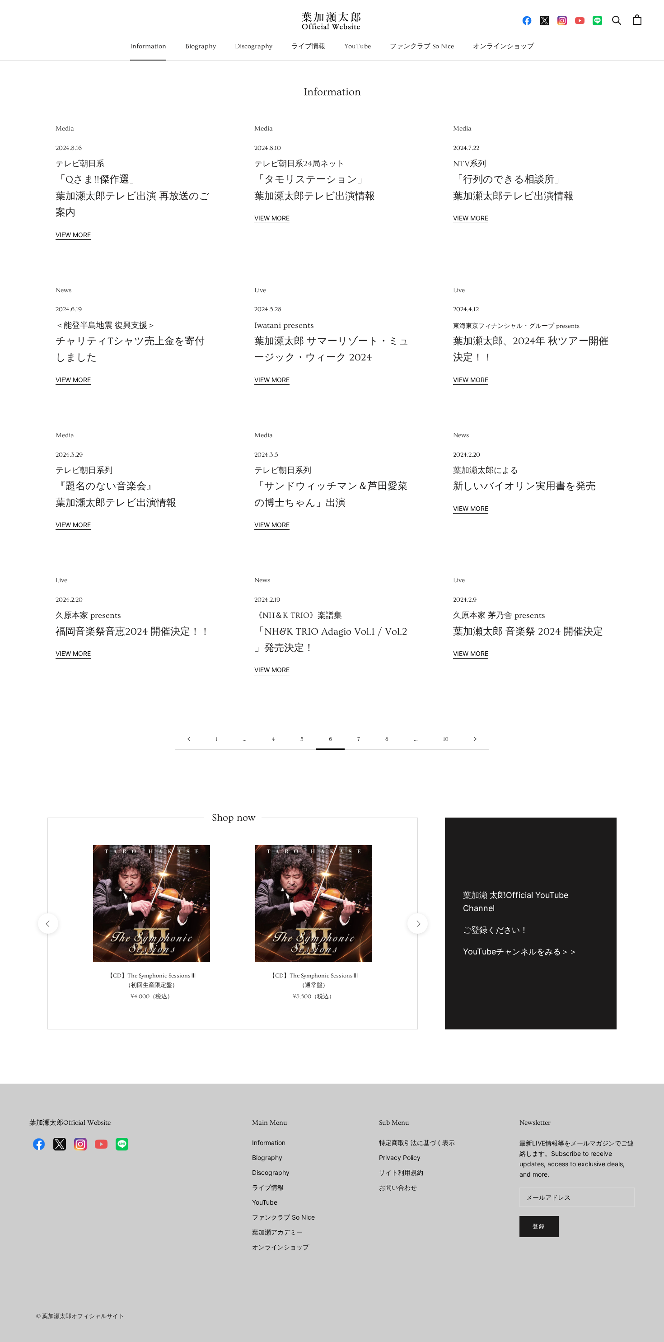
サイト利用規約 (401, 1172)
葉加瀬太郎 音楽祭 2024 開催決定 (528, 616)
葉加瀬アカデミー (277, 1232)
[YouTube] (580, 19)
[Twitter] (544, 19)
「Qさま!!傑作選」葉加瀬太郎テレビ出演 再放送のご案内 (133, 181)
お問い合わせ (398, 1187)
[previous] (47, 923)
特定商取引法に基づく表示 (417, 1142)
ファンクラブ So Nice (422, 46)
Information (148, 46)
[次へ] (475, 739)
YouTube (357, 46)
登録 (539, 1227)
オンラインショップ (503, 46)
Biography (200, 46)
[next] (417, 923)
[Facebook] (527, 19)
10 (446, 739)
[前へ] (189, 739)
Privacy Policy (400, 1157)
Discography (253, 46)
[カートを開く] (637, 19)
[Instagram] (562, 19)
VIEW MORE (73, 234)
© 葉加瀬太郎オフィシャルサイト (80, 1316)
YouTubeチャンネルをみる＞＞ (520, 951)
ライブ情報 (308, 46)
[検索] (617, 19)
